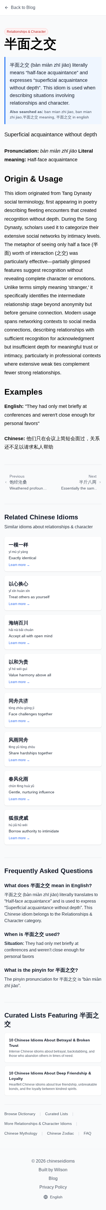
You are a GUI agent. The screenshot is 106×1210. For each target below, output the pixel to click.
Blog (53, 1178)
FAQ (87, 1133)
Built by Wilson (53, 1169)
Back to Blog (23, 7)
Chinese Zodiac (60, 1133)
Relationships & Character (26, 32)
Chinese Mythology (20, 1133)
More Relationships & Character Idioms (38, 1123)
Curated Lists (56, 1114)
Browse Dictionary (19, 1114)
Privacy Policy (53, 1187)
